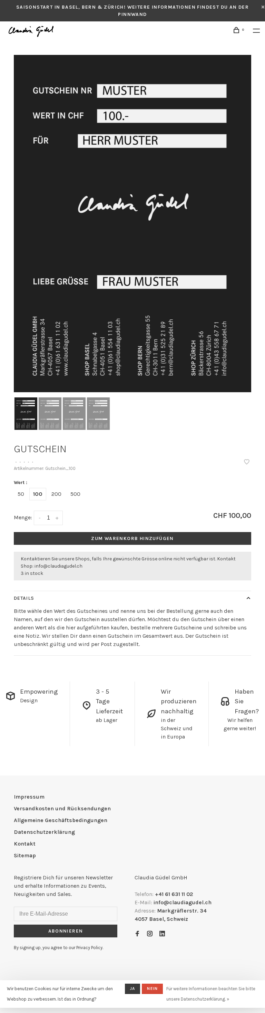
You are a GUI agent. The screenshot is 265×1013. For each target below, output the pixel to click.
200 (56, 494)
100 (37, 494)
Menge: (23, 517)
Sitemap (25, 855)
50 (21, 494)
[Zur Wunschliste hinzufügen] (246, 462)
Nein (152, 988)
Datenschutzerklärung (44, 832)
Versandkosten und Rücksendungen (62, 808)
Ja (132, 988)
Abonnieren (65, 931)
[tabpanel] (132, 223)
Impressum (29, 796)
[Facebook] (137, 934)
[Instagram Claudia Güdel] (150, 934)
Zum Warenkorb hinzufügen (132, 538)
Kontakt (25, 843)
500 (75, 494)
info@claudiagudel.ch (58, 566)
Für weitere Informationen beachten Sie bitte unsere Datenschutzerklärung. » (210, 994)
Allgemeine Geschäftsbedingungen (60, 820)
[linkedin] (162, 934)
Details (24, 598)
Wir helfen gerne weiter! (240, 724)
